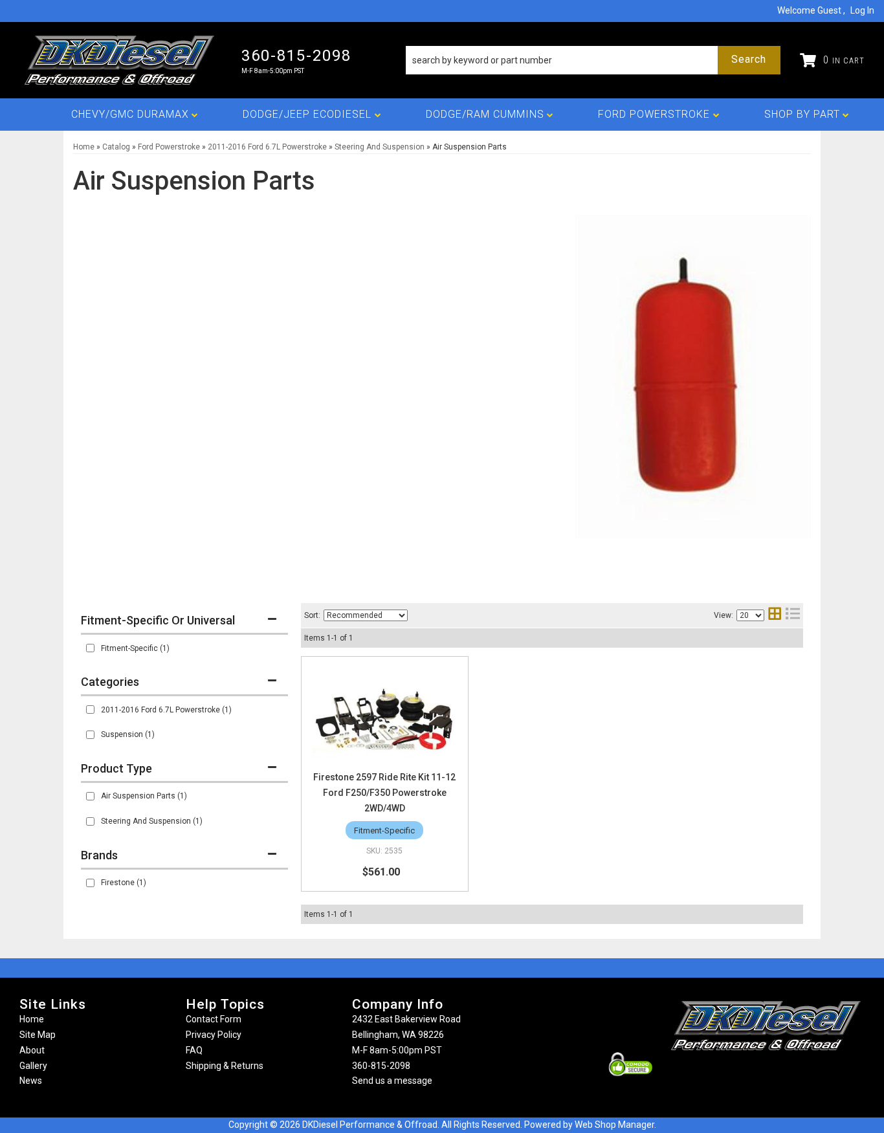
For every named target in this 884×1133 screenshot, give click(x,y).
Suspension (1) (128, 734)
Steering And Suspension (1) (152, 821)
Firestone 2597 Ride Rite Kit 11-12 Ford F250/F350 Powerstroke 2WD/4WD (384, 792)
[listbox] (366, 615)
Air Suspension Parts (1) (144, 795)
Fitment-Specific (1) (135, 648)
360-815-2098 (381, 1066)
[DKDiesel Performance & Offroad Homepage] (121, 60)
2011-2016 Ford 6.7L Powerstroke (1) (166, 709)
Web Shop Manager (614, 1124)
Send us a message (392, 1080)
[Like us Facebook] (744, 1076)
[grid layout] (775, 615)
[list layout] (793, 615)
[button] (593, 60)
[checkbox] (90, 648)
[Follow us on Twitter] (780, 1076)
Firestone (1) (123, 882)
